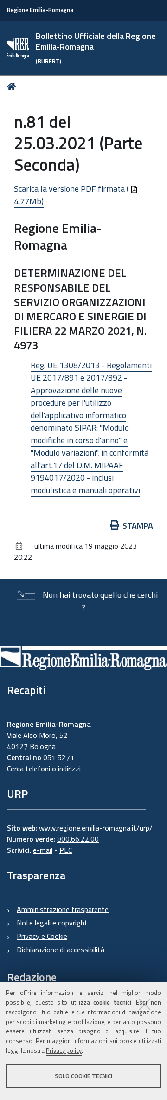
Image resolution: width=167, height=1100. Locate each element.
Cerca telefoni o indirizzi (44, 768)
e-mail (42, 850)
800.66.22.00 (78, 838)
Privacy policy (64, 1050)
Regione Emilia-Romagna (40, 10)
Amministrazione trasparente (63, 909)
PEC (65, 850)
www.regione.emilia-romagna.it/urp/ (96, 827)
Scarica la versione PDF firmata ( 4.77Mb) (72, 194)
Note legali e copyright (52, 922)
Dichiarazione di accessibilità (60, 949)
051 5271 (58, 757)
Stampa (137, 525)
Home (13, 86)
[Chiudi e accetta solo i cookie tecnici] (144, 1004)
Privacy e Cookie (42, 936)
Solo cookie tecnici (83, 1076)
